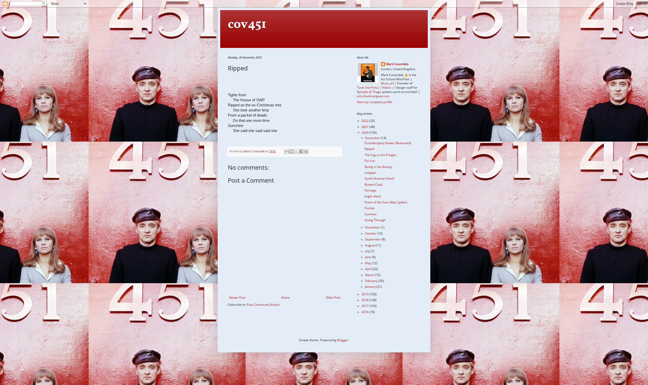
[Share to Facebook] (301, 151)
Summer (370, 214)
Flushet (369, 208)
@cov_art (387, 83)
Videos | (388, 87)
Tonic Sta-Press (368, 87)
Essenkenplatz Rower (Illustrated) (387, 143)
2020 (365, 132)
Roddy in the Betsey (378, 167)
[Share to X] (296, 151)
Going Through (375, 220)
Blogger (342, 340)
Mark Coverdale (397, 64)
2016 (365, 312)
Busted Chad (373, 184)
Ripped (369, 149)
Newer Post (237, 297)
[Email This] (286, 151)
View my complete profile (374, 102)
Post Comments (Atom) (263, 304)
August (370, 245)
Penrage (370, 190)
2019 (365, 294)
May (368, 263)
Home (285, 297)
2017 (365, 306)
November (373, 227)
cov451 (247, 24)
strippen (370, 172)
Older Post (333, 297)
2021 (365, 127)
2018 (365, 300)
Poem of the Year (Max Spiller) (385, 202)
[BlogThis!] (291, 151)
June (368, 257)
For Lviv (369, 161)
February (371, 281)
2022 (365, 121)
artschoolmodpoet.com (373, 96)
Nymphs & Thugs (369, 92)
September (373, 239)
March (370, 275)
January (370, 286)
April (368, 269)
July (368, 251)
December (373, 138)
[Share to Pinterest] (306, 151)
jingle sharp (372, 196)
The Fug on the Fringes (380, 155)
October (371, 233)
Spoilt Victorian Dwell (379, 178)
